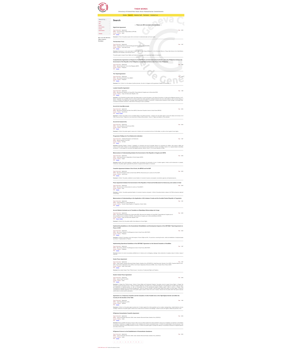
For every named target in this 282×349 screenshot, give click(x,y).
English (117, 34)
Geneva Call (138, 15)
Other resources (102, 39)
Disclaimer (100, 41)
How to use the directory (104, 37)
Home (125, 15)
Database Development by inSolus (114, 347)
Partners (146, 15)
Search (130, 15)
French (117, 113)
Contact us (154, 15)
